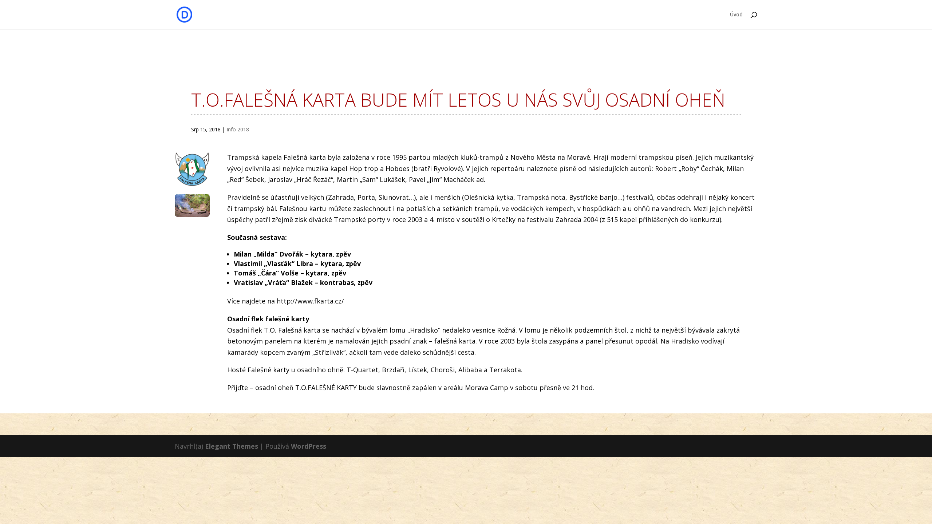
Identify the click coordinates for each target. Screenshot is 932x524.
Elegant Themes (231, 446)
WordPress (308, 446)
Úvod (736, 15)
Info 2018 (237, 129)
